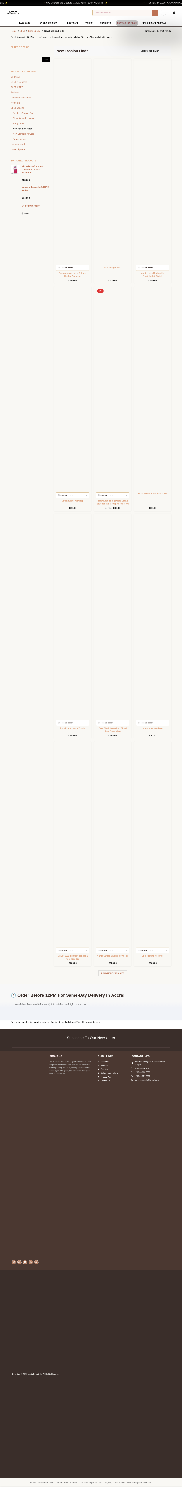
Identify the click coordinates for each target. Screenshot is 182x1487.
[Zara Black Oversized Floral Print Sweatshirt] (112, 617)
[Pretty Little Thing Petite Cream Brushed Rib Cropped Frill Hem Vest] (112, 389)
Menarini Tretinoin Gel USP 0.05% (35, 188)
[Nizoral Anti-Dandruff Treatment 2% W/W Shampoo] (15, 173)
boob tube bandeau (153, 728)
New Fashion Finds (22, 129)
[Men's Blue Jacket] (15, 209)
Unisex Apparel (18, 149)
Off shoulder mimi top (73, 501)
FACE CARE (17, 87)
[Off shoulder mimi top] (72, 389)
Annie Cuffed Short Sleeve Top (112, 956)
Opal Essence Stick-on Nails (152, 493)
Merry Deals (18, 123)
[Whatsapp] (31, 1262)
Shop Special (34, 31)
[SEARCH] (155, 13)
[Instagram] (14, 1262)
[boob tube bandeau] (152, 617)
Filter (46, 59)
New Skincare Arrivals (23, 134)
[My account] (163, 12)
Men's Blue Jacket (31, 206)
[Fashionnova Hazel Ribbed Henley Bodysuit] (72, 162)
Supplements (19, 139)
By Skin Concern (19, 82)
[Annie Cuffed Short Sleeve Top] (112, 844)
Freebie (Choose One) (23, 113)
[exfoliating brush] (112, 162)
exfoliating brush (112, 267)
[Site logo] (13, 12)
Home (14, 31)
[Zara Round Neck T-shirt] (72, 617)
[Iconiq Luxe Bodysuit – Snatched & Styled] (152, 162)
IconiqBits (15, 103)
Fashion (15, 92)
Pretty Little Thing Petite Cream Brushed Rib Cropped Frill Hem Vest (113, 504)
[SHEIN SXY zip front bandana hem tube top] (72, 844)
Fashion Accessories (21, 98)
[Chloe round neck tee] (152, 844)
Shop (22, 31)
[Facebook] (25, 1262)
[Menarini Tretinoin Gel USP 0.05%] (15, 193)
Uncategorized (18, 144)
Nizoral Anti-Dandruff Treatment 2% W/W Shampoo (32, 169)
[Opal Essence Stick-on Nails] (152, 389)
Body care (15, 77)
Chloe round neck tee (153, 956)
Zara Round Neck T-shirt (72, 728)
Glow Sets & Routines (23, 118)
